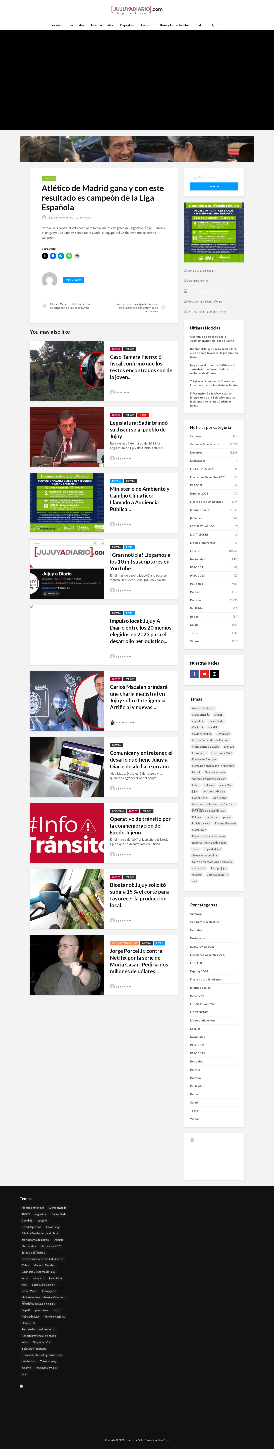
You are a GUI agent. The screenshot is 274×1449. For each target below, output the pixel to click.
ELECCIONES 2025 (202, 469)
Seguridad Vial (212, 849)
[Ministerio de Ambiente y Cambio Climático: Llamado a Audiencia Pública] (67, 502)
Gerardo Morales (215, 772)
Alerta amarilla (200, 714)
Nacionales (76, 25)
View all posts (73, 280)
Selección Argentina (204, 855)
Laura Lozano (123, 392)
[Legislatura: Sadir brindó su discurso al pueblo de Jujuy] (67, 436)
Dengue (229, 746)
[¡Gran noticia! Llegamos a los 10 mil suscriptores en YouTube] (67, 568)
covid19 (212, 727)
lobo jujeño (220, 798)
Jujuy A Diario (123, 458)
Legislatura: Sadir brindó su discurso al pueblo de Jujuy (139, 430)
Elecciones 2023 (221, 753)
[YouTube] (204, 674)
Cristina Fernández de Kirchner (210, 740)
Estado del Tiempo (204, 759)
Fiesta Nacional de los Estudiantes (213, 766)
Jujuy (195, 791)
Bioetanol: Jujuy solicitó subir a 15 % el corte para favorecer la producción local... (139, 895)
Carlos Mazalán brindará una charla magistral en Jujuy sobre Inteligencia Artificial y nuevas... (139, 697)
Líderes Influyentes (202, 543)
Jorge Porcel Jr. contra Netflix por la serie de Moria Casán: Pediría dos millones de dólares (212, 369)
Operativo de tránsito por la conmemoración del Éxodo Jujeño (140, 826)
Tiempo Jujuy (219, 868)
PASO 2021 (197, 567)
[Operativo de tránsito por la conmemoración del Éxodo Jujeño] (67, 832)
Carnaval (196, 436)
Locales (56, 25)
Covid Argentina (202, 734)
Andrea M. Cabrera (126, 722)
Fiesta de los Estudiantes (206, 502)
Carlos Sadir (216, 721)
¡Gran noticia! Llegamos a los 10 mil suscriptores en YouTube (140, 562)
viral (194, 881)
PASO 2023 (197, 575)
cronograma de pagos (205, 746)
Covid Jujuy (223, 734)
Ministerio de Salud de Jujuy (208, 810)
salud (195, 849)
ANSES (218, 714)
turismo (197, 874)
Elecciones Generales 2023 (207, 477)
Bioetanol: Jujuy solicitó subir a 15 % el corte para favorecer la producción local (214, 353)
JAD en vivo (197, 518)
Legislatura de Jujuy (214, 791)
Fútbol (196, 772)
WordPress (163, 1439)
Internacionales (102, 25)
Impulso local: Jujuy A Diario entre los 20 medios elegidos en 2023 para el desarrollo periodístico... (141, 631)
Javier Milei (226, 785)
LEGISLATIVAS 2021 (202, 526)
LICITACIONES (199, 534)
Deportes (127, 25)
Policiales (196, 584)
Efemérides (199, 753)
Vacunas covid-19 (217, 874)
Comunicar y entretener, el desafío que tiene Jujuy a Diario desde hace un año (141, 760)
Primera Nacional (225, 823)
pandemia (212, 817)
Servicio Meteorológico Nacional (212, 862)
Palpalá (196, 817)
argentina (198, 721)
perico (227, 817)
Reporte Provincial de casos (209, 842)
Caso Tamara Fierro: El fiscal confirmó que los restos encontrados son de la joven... (141, 366)
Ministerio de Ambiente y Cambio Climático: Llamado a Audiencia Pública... (139, 499)
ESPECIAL (116, 481)
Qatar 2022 (199, 830)
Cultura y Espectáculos (173, 25)
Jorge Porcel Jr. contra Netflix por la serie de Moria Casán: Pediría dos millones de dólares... (139, 961)
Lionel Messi (200, 798)
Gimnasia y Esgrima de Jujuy (209, 778)
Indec (195, 785)
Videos (143, 415)
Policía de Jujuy (201, 823)
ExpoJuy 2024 (199, 493)
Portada (130, 349)
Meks (140, 1439)
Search (214, 186)
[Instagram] (214, 674)
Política (195, 592)
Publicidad (197, 608)
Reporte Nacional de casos (208, 836)
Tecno (145, 25)
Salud (200, 25)
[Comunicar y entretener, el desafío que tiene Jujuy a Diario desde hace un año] (67, 766)
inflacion (209, 785)
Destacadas (118, 811)
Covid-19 (197, 727)
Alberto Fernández (203, 708)
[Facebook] (194, 674)
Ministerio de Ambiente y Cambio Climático (212, 804)
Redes (129, 547)
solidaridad (199, 868)
